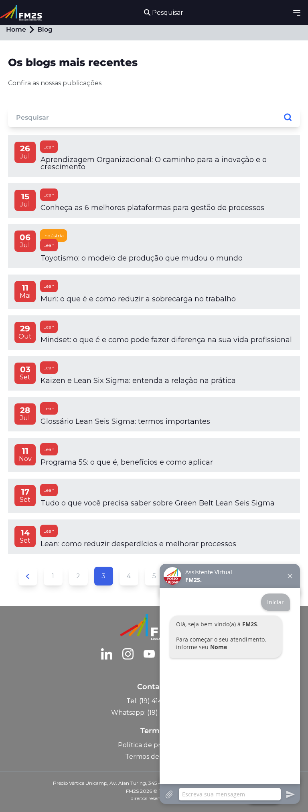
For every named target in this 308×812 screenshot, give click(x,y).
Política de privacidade (154, 745)
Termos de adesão (154, 756)
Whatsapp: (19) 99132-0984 (154, 712)
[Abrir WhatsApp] (20, 792)
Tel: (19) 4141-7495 (154, 701)
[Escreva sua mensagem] (230, 794)
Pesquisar (166, 12)
